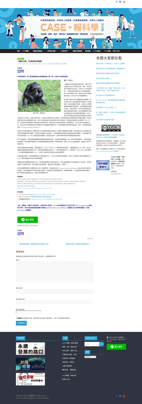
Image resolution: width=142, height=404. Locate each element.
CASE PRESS (34, 64)
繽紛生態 (20, 58)
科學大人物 (66, 379)
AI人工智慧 (66, 343)
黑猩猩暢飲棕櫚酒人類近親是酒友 (41, 197)
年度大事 (73, 375)
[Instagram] (22, 71)
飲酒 (61, 64)
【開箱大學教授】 (77, 51)
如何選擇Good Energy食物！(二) (106, 107)
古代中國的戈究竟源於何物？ (105, 119)
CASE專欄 (25, 51)
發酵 (50, 64)
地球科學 (65, 362)
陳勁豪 (57, 64)
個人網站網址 (20, 309)
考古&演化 (65, 350)
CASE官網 (107, 51)
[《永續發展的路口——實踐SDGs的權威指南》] (30, 343)
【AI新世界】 (64, 51)
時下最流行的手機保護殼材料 (105, 95)
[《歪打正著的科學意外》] (30, 374)
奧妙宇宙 (74, 347)
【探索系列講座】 (37, 51)
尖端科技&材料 (67, 354)
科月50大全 (116, 51)
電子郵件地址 (21, 299)
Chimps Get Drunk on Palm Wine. (44, 194)
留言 (18, 260)
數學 (72, 350)
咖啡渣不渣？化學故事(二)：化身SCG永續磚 (110, 63)
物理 (63, 347)
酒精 (53, 64)
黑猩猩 (64, 64)
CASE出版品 (96, 51)
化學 (68, 347)
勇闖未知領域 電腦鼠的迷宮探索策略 (108, 83)
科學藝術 (72, 358)
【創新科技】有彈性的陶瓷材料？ (79, 244)
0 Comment (43, 64)
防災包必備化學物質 (102, 78)
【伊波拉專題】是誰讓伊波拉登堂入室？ (32, 244)
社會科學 (65, 358)
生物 (75, 354)
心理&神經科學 (67, 366)
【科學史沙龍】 (51, 51)
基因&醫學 (74, 343)
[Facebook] (19, 71)
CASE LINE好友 (118, 337)
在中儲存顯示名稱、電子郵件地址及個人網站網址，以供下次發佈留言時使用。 (43, 318)
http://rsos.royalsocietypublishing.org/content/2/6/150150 (34, 188)
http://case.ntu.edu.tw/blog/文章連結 (108, 151)
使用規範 (88, 51)
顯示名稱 (19, 288)
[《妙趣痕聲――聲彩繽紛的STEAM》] (30, 359)
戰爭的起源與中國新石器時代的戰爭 (107, 73)
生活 (75, 350)
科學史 (71, 362)
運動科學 (73, 370)
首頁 (18, 51)
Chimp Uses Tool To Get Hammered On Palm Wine (46, 199)
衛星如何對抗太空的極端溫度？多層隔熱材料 (110, 68)
